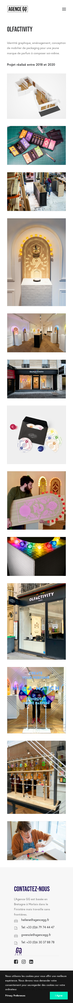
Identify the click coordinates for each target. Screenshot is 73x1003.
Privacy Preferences (15, 995)
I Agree (58, 995)
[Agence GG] (17, 9)
